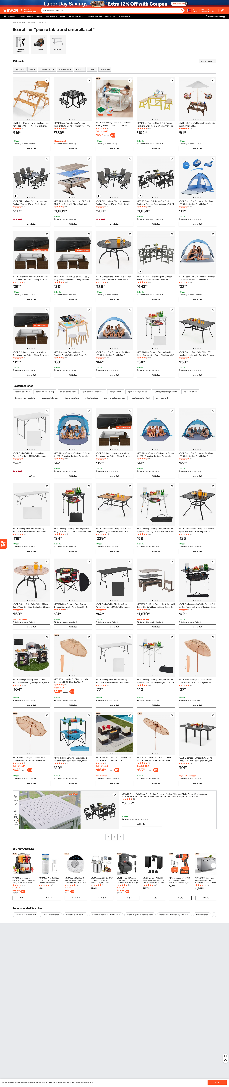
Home (14, 22)
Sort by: (203, 61)
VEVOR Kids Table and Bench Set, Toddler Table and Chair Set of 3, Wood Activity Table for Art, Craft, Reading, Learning (155, 126)
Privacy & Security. (89, 1082)
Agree (217, 1082)
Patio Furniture (31, 22)
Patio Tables (42, 22)
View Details (31, 224)
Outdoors (22, 22)
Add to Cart (31, 148)
